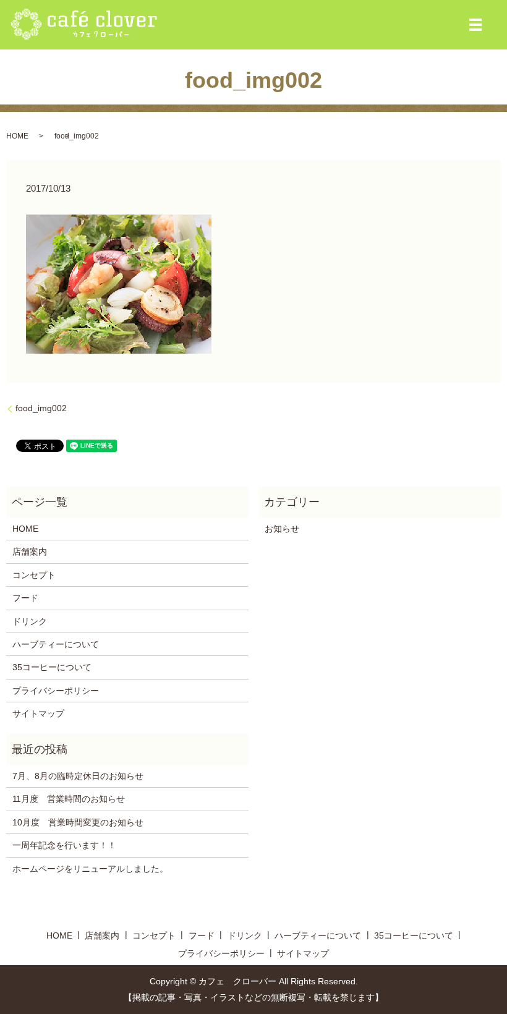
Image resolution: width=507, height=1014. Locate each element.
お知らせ (282, 529)
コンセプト (34, 575)
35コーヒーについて (52, 667)
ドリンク (29, 621)
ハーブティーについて (55, 644)
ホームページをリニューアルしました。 (90, 869)
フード (25, 598)
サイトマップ (38, 713)
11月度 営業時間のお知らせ (68, 799)
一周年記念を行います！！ (64, 845)
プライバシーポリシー (55, 691)
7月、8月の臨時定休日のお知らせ (77, 776)
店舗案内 (29, 551)
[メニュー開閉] (475, 25)
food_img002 (41, 408)
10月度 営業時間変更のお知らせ (77, 822)
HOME (17, 136)
